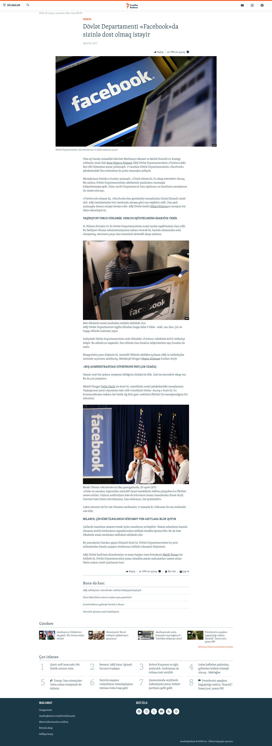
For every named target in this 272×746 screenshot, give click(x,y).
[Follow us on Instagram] (146, 712)
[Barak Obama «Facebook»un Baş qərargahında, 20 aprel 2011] (136, 483)
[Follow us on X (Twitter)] (154, 712)
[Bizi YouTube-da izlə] (242, 5)
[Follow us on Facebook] (139, 712)
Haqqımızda (45, 710)
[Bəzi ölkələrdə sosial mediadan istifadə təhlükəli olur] (136, 319)
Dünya (87, 19)
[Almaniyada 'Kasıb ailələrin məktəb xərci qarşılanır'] (96, 635)
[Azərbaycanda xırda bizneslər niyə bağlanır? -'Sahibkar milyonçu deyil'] (146, 635)
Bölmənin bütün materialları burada (215, 647)
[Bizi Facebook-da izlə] (262, 5)
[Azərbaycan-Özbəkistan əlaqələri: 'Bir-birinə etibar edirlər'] (47, 635)
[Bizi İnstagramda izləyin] (252, 5)
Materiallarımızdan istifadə (53, 722)
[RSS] (169, 712)
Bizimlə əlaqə (46, 728)
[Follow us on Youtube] (161, 712)
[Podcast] (176, 712)
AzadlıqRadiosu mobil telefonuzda (57, 716)
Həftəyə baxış (46, 734)
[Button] (158, 52)
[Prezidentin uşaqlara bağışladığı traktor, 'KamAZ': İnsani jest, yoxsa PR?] (195, 635)
